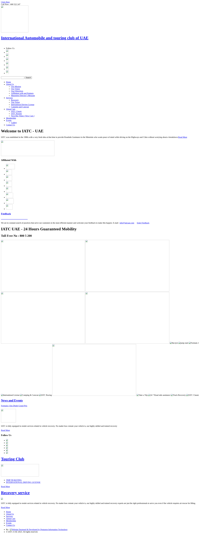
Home (8, 82)
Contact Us (10, 125)
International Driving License (22, 105)
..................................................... (14, 219)
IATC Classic (16, 111)
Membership (11, 118)
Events (8, 120)
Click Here (5, 2)
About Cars (10, 109)
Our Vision (15, 89)
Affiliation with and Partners (22, 93)
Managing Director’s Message (23, 95)
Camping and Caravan (20, 107)
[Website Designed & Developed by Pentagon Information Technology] (39, 529)
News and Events (12, 400)
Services (9, 98)
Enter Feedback (143, 223)
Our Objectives (17, 91)
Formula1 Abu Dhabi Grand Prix (14, 406)
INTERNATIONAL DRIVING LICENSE (23, 482)
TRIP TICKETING (14, 480)
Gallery (14, 123)
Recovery (15, 100)
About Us (10, 84)
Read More (182, 137)
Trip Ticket (15, 102)
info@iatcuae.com (127, 223)
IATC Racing (16, 114)
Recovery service (15, 492)
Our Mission (16, 86)
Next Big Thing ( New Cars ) (22, 116)
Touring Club (12, 459)
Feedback (6, 213)
